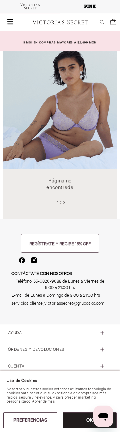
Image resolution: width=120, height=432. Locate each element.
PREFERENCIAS (30, 420)
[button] (9, 22)
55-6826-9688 (47, 281)
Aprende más (43, 401)
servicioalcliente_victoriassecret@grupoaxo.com (57, 303)
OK (89, 420)
